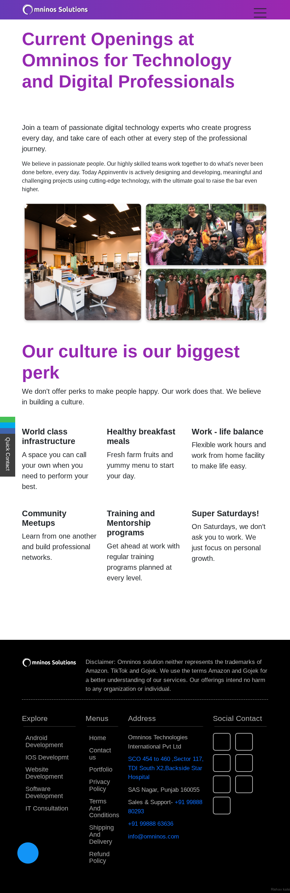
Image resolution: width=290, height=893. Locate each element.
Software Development (44, 792)
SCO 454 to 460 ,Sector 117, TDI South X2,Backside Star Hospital (166, 768)
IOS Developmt (47, 757)
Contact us (100, 754)
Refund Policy (99, 858)
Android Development (44, 741)
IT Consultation (46, 808)
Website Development (44, 773)
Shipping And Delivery (101, 834)
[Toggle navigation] (258, 10)
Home (97, 737)
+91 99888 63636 (150, 823)
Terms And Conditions (104, 808)
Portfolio (100, 769)
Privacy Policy (99, 785)
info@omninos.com (153, 836)
